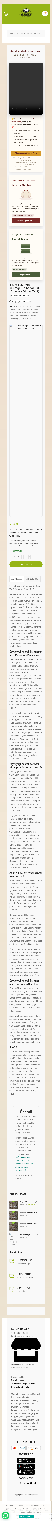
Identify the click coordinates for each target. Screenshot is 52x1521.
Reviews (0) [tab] (32, 579)
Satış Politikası (17, 1379)
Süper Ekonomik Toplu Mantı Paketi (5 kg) (29, 1202)
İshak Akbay (16, 122)
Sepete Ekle (27, 564)
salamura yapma (17, 309)
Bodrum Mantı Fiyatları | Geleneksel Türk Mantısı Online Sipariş (29, 1212)
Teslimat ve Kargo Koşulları (23, 1383)
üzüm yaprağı (32, 312)
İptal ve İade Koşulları (20, 1387)
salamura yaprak (31, 309)
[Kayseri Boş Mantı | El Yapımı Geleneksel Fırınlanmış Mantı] (13, 1239)
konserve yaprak (33, 306)
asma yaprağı (20, 306)
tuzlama (22, 312)
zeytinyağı (31, 315)
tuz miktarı (14, 312)
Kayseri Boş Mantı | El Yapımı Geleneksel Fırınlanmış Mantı (29, 1234)
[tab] (16, 579)
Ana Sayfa (14, 33)
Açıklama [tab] (16, 579)
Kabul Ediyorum (26, 1516)
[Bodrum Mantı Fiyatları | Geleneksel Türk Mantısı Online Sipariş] (13, 1215)
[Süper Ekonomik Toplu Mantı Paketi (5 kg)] (13, 1205)
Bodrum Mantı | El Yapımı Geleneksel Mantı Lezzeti (29, 1223)
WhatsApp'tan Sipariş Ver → (26, 153)
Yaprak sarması (33, 33)
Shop (22, 33)
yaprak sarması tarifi (18, 315)
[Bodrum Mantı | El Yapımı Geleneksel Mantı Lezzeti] (13, 1226)
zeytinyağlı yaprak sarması (21, 318)
